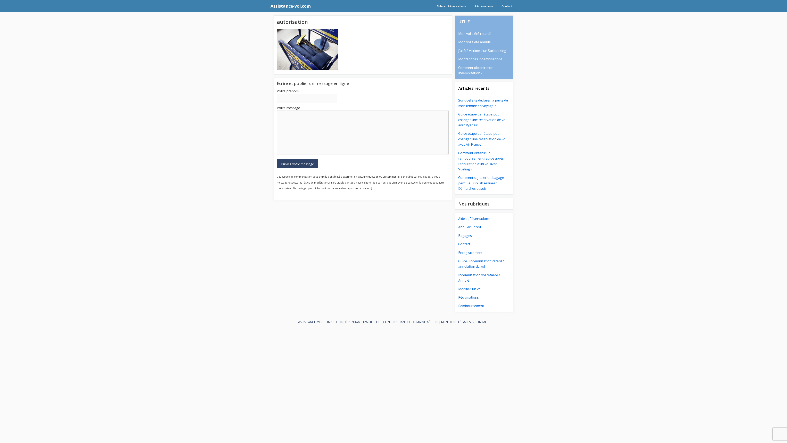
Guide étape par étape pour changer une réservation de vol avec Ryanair (482, 119)
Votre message (288, 108)
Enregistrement (470, 252)
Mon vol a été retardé (474, 33)
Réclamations (483, 6)
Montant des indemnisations (480, 59)
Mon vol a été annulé (474, 42)
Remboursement (471, 306)
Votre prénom (288, 91)
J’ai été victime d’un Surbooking (482, 50)
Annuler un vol (469, 227)
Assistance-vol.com (291, 6)
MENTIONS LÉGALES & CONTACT (465, 322)
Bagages (465, 235)
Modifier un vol (469, 289)
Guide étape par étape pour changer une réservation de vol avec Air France (482, 139)
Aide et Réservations (451, 6)
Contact (507, 6)
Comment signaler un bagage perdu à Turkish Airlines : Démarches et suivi (481, 183)
